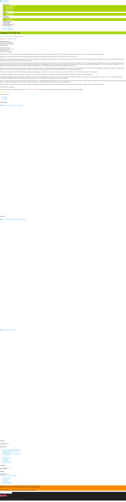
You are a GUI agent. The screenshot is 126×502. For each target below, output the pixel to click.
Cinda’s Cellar (6, 22)
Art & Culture (6, 4)
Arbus (6, 38)
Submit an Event (9, 20)
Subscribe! (5, 460)
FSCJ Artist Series (10, 8)
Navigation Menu (4, 2)
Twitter (4, 99)
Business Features (10, 13)
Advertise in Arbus (7, 462)
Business (5, 12)
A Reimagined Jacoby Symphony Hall (12, 453)
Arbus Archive (6, 458)
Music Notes (9, 9)
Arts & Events (6, 17)
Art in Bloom (6, 454)
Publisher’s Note (9, 15)
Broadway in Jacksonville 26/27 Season (12, 449)
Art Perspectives (9, 7)
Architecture (6, 16)
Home (1, 36)
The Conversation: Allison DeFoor (11, 450)
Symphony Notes (10, 11)
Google (4, 96)
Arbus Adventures (7, 21)
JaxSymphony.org (32, 89)
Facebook (5, 98)
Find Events (8, 18)
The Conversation (7, 25)
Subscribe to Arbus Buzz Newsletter (8, 475)
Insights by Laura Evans (8, 24)
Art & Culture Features (11, 5)
